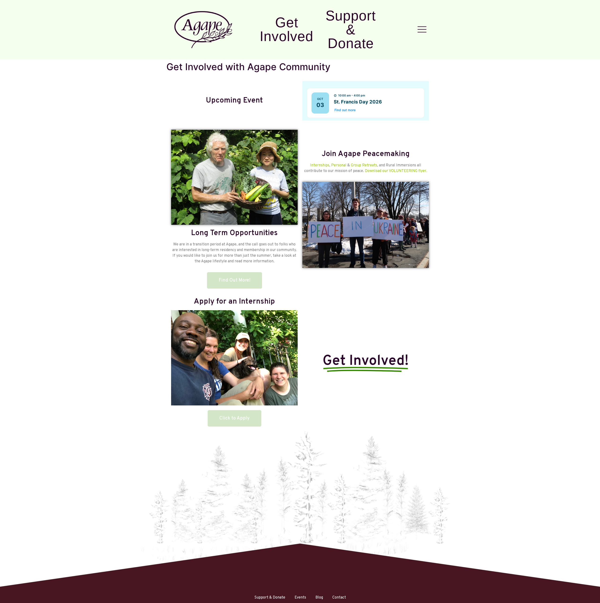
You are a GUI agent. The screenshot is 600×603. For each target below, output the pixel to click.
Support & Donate (351, 29)
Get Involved (286, 29)
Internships (319, 165)
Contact (339, 597)
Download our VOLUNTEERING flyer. (396, 171)
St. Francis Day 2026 (358, 102)
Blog (319, 597)
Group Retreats (364, 165)
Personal (338, 165)
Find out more (345, 110)
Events (300, 597)
